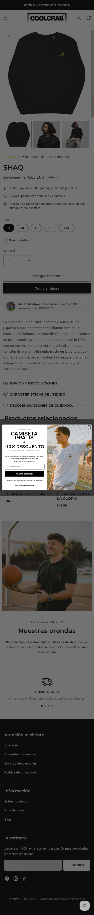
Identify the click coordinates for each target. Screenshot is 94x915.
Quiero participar (24, 474)
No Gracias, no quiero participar (24, 485)
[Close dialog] (89, 427)
